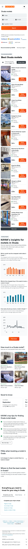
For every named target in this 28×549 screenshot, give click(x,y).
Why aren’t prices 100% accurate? (11, 544)
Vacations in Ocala (8, 508)
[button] (2, 6)
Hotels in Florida (19, 522)
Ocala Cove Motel (16, 100)
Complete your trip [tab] (8, 495)
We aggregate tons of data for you (11, 542)
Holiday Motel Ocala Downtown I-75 (17, 213)
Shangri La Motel (16, 181)
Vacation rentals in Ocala (9, 510)
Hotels (10, 521)
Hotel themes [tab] (18, 495)
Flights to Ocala (7, 503)
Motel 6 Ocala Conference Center (18, 68)
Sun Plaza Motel (15, 197)
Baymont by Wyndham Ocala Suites (17, 149)
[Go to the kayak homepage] (9, 7)
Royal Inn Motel (15, 165)
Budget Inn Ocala (16, 116)
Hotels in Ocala (10, 523)
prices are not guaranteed (7, 534)
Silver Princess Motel (17, 84)
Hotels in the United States (8, 522)
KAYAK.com (5, 521)
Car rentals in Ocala (8, 505)
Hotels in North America (18, 521)
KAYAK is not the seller (8, 539)
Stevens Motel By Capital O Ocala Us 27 (18, 132)
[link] (14, 339)
